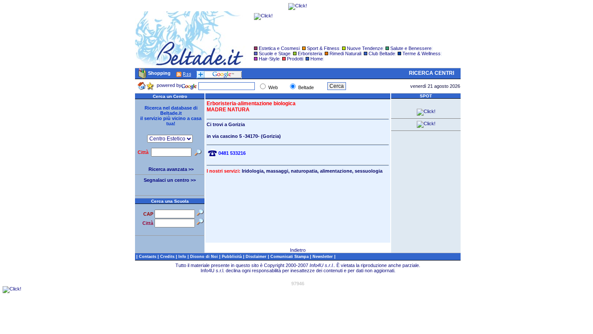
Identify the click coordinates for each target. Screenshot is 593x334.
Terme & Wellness (421, 53)
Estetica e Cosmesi (279, 48)
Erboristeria (310, 53)
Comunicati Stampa (290, 256)
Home (316, 58)
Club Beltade (382, 53)
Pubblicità (232, 256)
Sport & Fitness (323, 48)
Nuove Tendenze (365, 48)
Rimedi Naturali (345, 53)
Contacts (148, 256)
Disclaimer (256, 256)
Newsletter (323, 256)
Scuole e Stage (274, 53)
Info (183, 256)
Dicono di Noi (204, 256)
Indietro (298, 250)
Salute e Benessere (411, 48)
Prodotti (295, 58)
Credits (168, 256)
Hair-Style (269, 58)
